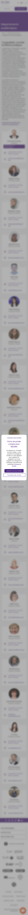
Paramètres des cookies (14, 475)
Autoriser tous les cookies (14, 471)
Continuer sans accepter (14, 437)
